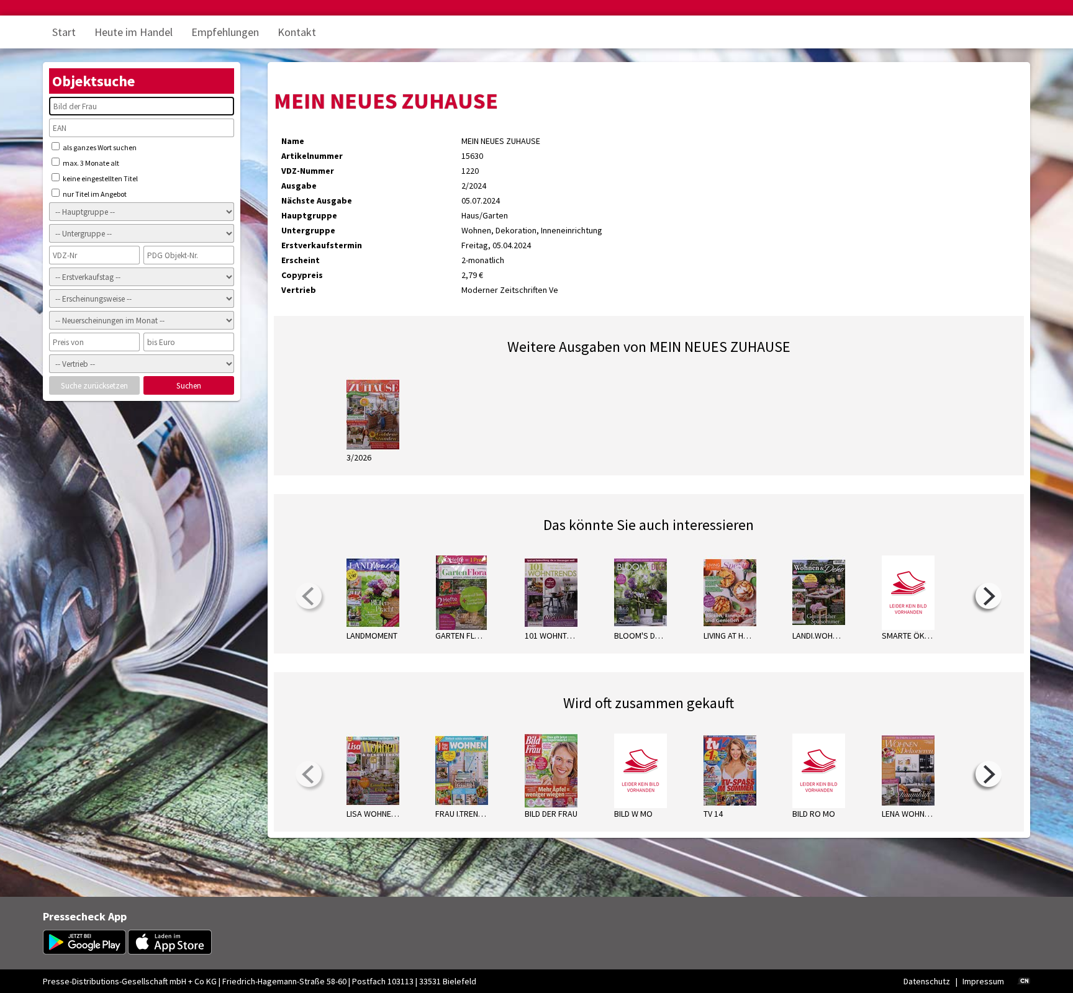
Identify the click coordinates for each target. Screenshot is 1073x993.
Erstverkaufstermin (321, 245)
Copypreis (302, 275)
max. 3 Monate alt (90, 163)
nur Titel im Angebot (94, 194)
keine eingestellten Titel (99, 178)
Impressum (983, 981)
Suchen (188, 385)
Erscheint (300, 260)
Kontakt (297, 32)
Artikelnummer (312, 155)
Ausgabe (299, 185)
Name (292, 140)
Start (64, 32)
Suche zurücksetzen (94, 385)
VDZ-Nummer (307, 170)
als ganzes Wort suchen (99, 147)
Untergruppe (308, 230)
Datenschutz (926, 981)
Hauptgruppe (309, 215)
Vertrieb (298, 289)
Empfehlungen (225, 32)
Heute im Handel (133, 32)
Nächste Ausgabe (316, 200)
